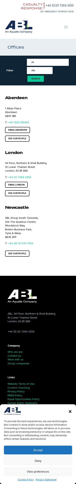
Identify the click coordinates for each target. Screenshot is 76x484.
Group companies (18, 363)
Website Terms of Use (21, 383)
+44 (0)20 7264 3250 (60, 5)
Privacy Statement (46, 479)
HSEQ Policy (15, 395)
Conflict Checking (19, 387)
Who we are (15, 351)
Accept (38, 450)
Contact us (14, 355)
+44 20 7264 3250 (19, 177)
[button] (70, 411)
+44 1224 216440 (18, 122)
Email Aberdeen (17, 130)
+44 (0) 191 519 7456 (20, 243)
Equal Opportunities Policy (23, 399)
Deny (38, 460)
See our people (17, 138)
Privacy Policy (16, 391)
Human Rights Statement (22, 402)
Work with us (15, 359)
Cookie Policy (26, 479)
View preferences (38, 471)
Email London (16, 185)
